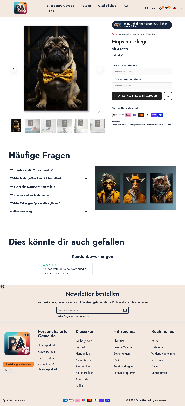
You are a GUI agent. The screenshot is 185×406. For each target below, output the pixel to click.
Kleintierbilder (84, 373)
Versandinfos (159, 373)
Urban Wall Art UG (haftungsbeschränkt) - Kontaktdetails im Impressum (141, 124)
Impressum (157, 360)
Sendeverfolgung (124, 366)
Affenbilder (82, 379)
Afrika (79, 386)
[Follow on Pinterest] (12, 370)
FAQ (125, 6)
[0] (160, 8)
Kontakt (155, 366)
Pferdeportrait (46, 358)
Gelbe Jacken (84, 341)
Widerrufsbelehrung (163, 354)
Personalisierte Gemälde (60, 6)
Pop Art (80, 347)
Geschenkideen (107, 6)
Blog (51, 11)
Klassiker (86, 6)
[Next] (99, 69)
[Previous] (13, 69)
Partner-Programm (124, 373)
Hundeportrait (46, 345)
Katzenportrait (46, 352)
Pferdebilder (83, 366)
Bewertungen (122, 354)
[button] (177, 8)
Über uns (119, 341)
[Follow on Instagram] (6, 370)
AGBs (154, 341)
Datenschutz (158, 347)
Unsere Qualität (123, 347)
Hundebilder (83, 354)
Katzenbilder (83, 360)
